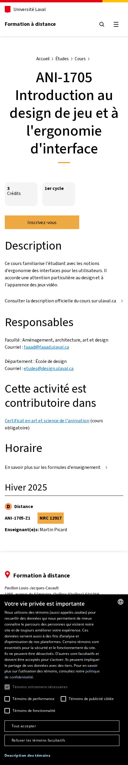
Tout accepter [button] (24, 726)
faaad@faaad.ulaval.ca (46, 347)
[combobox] (121, 602)
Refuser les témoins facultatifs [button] (38, 740)
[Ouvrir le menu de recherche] (102, 24)
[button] (27, 755)
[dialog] (64, 679)
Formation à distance (30, 24)
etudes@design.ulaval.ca (49, 368)
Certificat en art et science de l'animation (47, 421)
